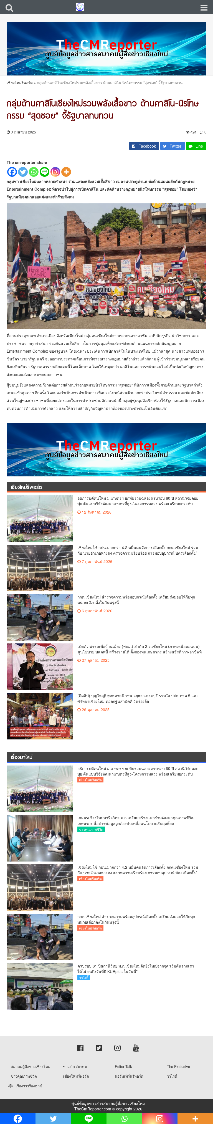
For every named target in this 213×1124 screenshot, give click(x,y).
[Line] (44, 172)
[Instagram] (55, 172)
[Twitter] (23, 172)
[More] (66, 172)
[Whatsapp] (34, 172)
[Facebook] (12, 172)
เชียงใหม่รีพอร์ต (20, 82)
